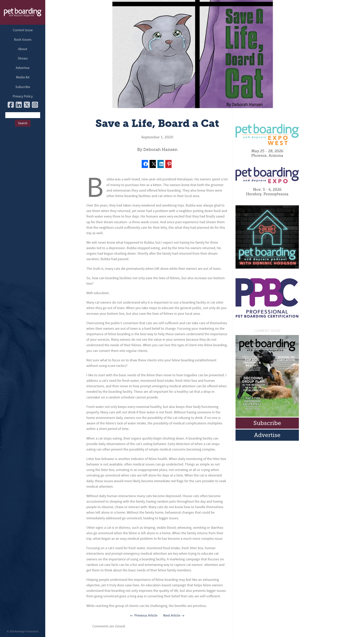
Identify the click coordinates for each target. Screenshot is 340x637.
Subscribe (22, 87)
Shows (23, 58)
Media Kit (23, 77)
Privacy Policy (23, 96)
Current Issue (23, 30)
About (22, 49)
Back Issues (22, 39)
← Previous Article (143, 615)
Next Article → (174, 615)
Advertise (23, 68)
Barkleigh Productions (26, 631)
